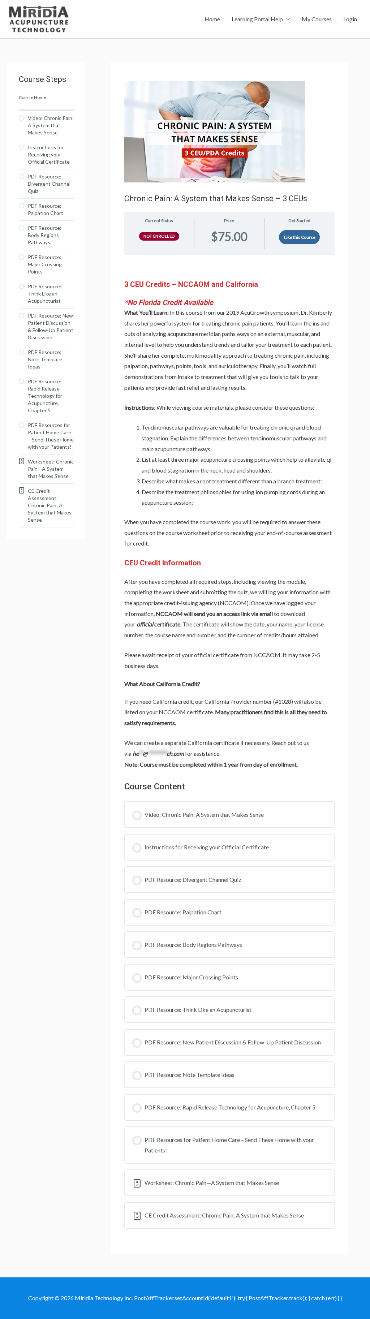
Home (212, 19)
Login (350, 19)
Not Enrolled (159, 236)
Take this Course (299, 237)
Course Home (32, 97)
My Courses (317, 19)
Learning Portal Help (257, 19)
